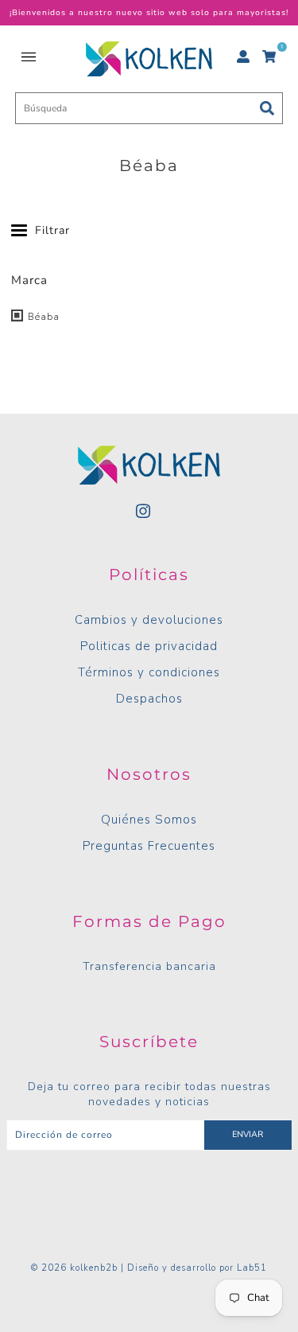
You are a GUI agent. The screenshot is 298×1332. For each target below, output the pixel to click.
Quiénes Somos (149, 820)
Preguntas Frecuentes (149, 846)
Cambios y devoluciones (149, 620)
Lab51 (252, 1268)
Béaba (42, 316)
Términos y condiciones (149, 672)
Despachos (149, 699)
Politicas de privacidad (149, 646)
